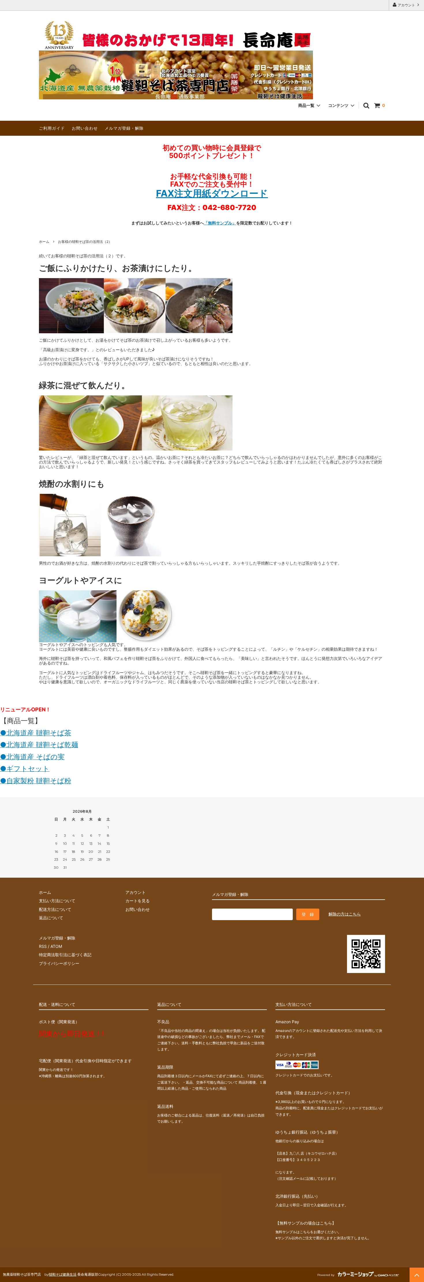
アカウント (406, 5)
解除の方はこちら (345, 913)
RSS (43, 946)
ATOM (56, 946)
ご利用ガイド (52, 128)
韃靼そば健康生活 (62, 1274)
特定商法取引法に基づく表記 (65, 954)
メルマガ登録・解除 (124, 128)
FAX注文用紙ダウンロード (212, 193)
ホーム (44, 241)
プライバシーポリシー (59, 963)
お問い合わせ (85, 128)
